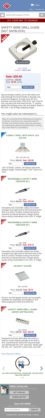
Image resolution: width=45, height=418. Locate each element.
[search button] (42, 15)
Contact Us (39, 9)
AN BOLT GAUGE (23, 266)
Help (31, 9)
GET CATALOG (19, 392)
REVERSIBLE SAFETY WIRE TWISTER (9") (22, 223)
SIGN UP (34, 410)
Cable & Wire (26, 70)
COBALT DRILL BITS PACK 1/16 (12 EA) (22, 136)
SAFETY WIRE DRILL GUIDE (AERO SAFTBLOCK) (22, 310)
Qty (9, 87)
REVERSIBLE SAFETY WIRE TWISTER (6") (22, 180)
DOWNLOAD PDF (19, 397)
